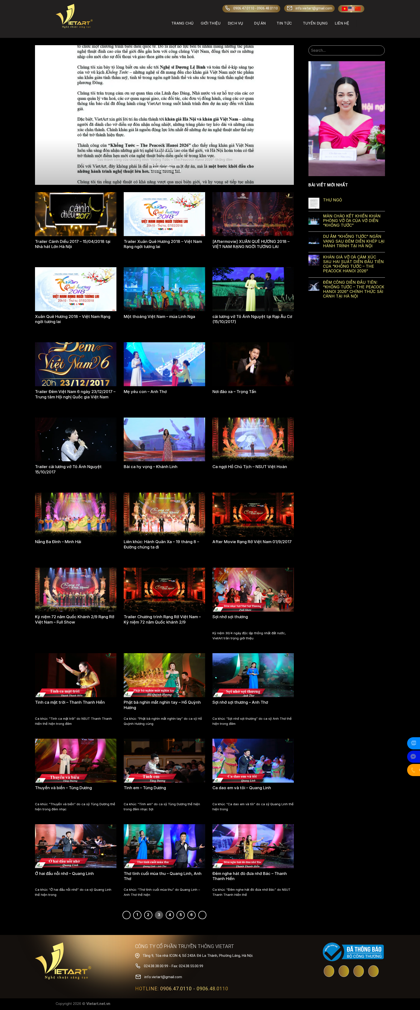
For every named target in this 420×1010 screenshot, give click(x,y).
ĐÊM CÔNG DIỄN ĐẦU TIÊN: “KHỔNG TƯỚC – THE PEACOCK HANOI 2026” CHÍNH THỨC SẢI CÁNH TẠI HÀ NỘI (353, 289)
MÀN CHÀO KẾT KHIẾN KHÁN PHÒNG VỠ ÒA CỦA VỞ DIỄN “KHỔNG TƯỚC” (352, 221)
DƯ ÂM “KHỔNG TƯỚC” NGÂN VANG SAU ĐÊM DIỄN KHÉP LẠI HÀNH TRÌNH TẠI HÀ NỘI (354, 241)
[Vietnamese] (345, 8)
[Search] (362, 23)
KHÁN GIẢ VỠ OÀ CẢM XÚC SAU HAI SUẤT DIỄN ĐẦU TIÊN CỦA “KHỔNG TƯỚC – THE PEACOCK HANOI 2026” (353, 264)
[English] (351, 8)
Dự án (260, 23)
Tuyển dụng (315, 23)
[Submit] (380, 50)
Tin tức (284, 23)
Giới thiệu (211, 23)
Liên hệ (342, 23)
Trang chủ (182, 23)
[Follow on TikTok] (358, 971)
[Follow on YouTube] (329, 971)
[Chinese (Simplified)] (358, 8)
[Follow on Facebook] (344, 971)
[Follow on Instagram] (373, 971)
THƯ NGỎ (332, 200)
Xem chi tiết (164, 168)
